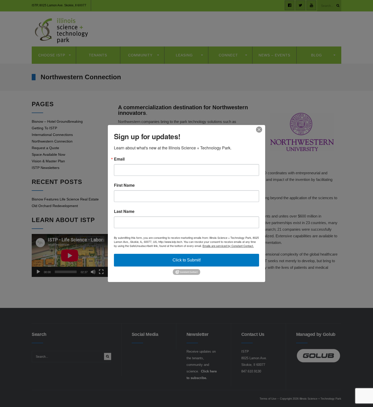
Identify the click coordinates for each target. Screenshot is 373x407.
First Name (124, 185)
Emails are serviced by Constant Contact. (228, 246)
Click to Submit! (187, 260)
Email (119, 159)
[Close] (261, 130)
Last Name (124, 211)
